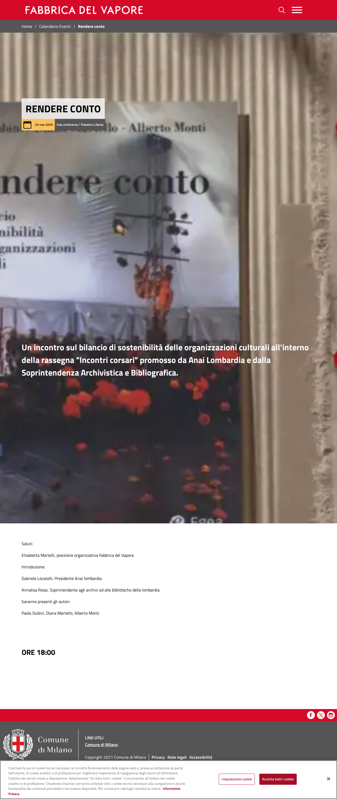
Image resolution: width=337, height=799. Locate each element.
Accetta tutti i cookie (278, 779)
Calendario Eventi (55, 26)
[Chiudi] (328, 779)
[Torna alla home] (83, 10)
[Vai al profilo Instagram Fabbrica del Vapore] (331, 715)
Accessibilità (200, 757)
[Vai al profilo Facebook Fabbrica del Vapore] (311, 715)
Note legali (177, 757)
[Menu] (297, 10)
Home (27, 26)
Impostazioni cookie (237, 779)
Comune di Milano (101, 744)
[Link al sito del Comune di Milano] (37, 744)
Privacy (158, 757)
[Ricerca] (282, 10)
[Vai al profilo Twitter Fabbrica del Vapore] (321, 715)
